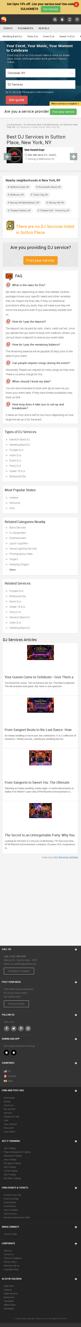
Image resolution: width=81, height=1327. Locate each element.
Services (8, 1113)
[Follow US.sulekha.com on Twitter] (14, 1028)
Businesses (9, 1297)
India (10, 1081)
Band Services (17, 527)
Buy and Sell (9, 1109)
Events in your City (12, 1195)
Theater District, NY (20, 210)
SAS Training (10, 1174)
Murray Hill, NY (56, 202)
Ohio (12, 508)
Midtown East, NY (19, 187)
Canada (12, 1076)
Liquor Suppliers (18, 543)
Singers (13, 559)
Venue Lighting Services (23, 548)
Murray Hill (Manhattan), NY (24, 202)
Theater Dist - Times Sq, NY (54, 210)
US (9, 1071)
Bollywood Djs (17, 476)
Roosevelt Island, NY (49, 187)
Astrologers (9, 1308)
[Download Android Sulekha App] (14, 1052)
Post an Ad (9, 1128)
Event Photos (10, 1206)
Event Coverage (11, 1199)
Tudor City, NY (40, 194)
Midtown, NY (16, 194)
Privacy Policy (10, 1262)
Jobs (6, 1120)
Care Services (10, 1124)
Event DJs (48, 36)
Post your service (63, 111)
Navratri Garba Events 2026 (17, 1217)
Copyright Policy (11, 1269)
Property (8, 1290)
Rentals (44, 28)
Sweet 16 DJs (67, 36)
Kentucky (14, 503)
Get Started (50, 9)
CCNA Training (10, 1171)
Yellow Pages (10, 1305)
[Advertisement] (40, 901)
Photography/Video (21, 554)
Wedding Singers (19, 564)
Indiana (13, 497)
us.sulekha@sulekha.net (23, 964)
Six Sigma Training (12, 1163)
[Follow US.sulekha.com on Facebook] (6, 1028)
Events (8, 28)
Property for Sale (11, 1116)
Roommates (25, 28)
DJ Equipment (17, 532)
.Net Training (9, 1148)
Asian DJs (15, 455)
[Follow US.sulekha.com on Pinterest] (21, 1028)
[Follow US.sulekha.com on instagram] (28, 1028)
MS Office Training (12, 1178)
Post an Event (10, 1214)
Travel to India (10, 1234)
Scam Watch (9, 1132)
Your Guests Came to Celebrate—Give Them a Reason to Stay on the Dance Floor (39, 679)
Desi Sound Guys (34, 150)
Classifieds (9, 1301)
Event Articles (10, 1202)
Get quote (16, 100)
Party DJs (33, 36)
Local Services (14, 124)
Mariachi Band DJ (19, 439)
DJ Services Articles (66, 857)
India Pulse (9, 1286)
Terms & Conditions (13, 1258)
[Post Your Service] (77, 19)
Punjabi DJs (16, 450)
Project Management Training (17, 1152)
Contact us (9, 1254)
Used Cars (9, 1105)
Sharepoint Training (12, 1156)
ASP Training (10, 1167)
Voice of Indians (11, 1210)
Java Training (10, 1159)
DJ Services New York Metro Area (40, 124)
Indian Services (11, 1293)
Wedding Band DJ (12, 36)
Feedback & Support (18, 971)
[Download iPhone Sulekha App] (6, 1052)
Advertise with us (11, 1266)
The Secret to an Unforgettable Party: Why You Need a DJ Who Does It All (40, 837)
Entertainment (17, 538)
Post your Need (16, 1004)
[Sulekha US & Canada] (4, 19)
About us (8, 1250)
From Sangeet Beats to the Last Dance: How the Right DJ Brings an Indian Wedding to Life (39, 731)
